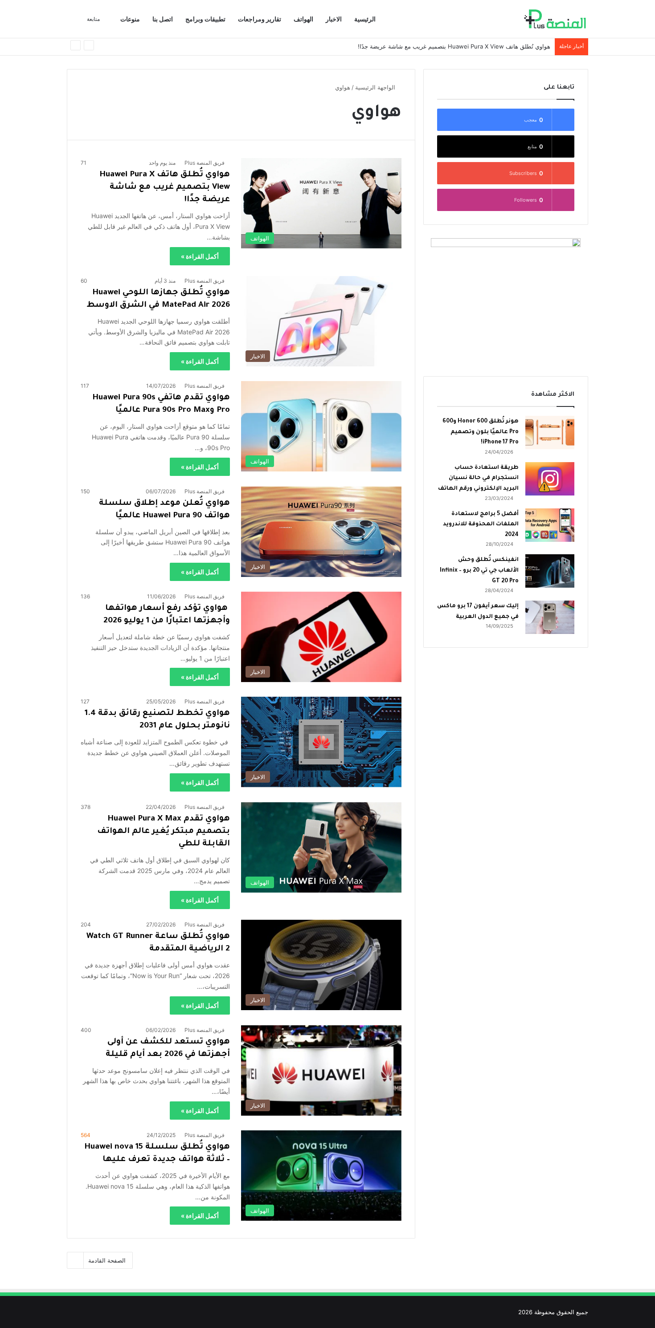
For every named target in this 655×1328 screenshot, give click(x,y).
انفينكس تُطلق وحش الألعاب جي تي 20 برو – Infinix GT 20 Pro (479, 570)
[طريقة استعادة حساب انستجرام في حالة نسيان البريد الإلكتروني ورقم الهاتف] (549, 478)
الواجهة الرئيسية (376, 87)
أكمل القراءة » (200, 256)
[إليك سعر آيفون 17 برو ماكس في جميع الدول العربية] (549, 617)
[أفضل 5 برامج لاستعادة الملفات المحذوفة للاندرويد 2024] (549, 525)
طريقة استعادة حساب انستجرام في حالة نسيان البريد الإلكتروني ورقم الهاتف (478, 478)
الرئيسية (365, 19)
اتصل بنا (162, 19)
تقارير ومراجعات (259, 19)
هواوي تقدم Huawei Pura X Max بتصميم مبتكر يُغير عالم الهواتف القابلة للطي (163, 832)
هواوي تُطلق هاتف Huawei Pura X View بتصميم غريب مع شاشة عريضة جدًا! (164, 187)
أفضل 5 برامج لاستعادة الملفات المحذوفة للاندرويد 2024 (481, 524)
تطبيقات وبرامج (205, 19)
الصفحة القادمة (107, 1260)
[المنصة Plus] (555, 19)
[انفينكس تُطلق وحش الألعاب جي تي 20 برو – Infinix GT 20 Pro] (549, 571)
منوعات (130, 19)
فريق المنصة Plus (204, 162)
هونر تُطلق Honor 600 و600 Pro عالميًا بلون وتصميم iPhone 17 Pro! (480, 432)
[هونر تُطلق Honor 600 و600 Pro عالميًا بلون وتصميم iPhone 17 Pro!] (549, 432)
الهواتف (303, 19)
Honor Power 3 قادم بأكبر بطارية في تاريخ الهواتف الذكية (477, 46)
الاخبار (334, 19)
